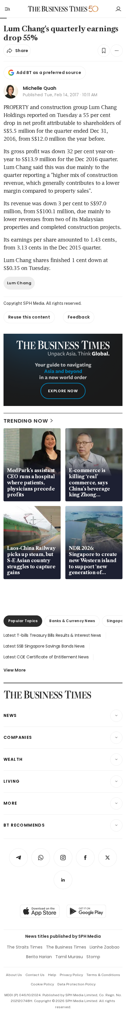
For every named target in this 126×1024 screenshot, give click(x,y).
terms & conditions (103, 975)
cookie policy (42, 984)
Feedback (79, 317)
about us (14, 975)
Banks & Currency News (72, 620)
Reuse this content (29, 317)
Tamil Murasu (69, 957)
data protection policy (76, 984)
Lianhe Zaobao (105, 947)
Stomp (93, 957)
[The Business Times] (58, 9)
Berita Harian (39, 957)
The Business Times (66, 947)
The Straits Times (24, 947)
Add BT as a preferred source (48, 72)
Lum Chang (19, 283)
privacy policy (71, 975)
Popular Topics (23, 620)
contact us (35, 975)
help (52, 975)
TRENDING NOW (26, 420)
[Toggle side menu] (7, 8)
